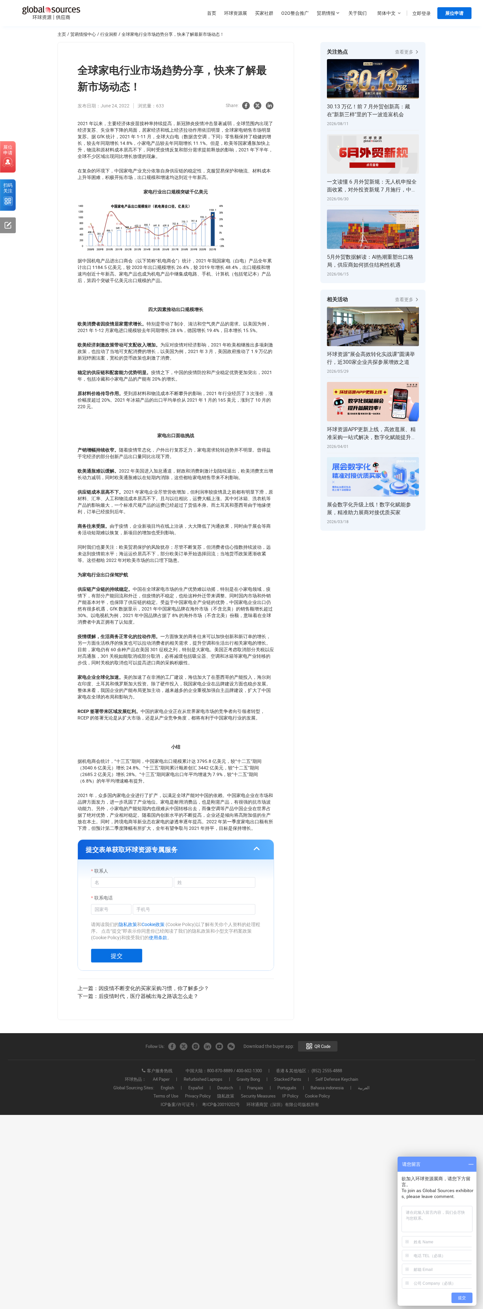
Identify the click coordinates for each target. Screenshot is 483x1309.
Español (195, 1088)
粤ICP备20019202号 (221, 1104)
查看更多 (404, 52)
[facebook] (245, 105)
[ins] (195, 1046)
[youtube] (219, 1046)
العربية (364, 1088)
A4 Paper (161, 1079)
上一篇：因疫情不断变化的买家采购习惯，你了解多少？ (143, 988)
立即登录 (421, 13)
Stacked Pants (287, 1079)
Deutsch (225, 1088)
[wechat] (231, 1046)
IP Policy (290, 1096)
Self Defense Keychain (336, 1079)
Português (286, 1088)
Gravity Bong (248, 1079)
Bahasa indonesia (327, 1088)
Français (255, 1088)
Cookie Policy (317, 1096)
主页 (62, 34)
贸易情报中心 (83, 34)
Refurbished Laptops (203, 1079)
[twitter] (257, 105)
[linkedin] (269, 105)
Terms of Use (165, 1096)
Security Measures (258, 1096)
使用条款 (158, 937)
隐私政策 (128, 924)
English (167, 1088)
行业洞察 (108, 34)
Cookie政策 (153, 924)
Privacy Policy (198, 1096)
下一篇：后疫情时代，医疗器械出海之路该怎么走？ (138, 996)
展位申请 (454, 13)
